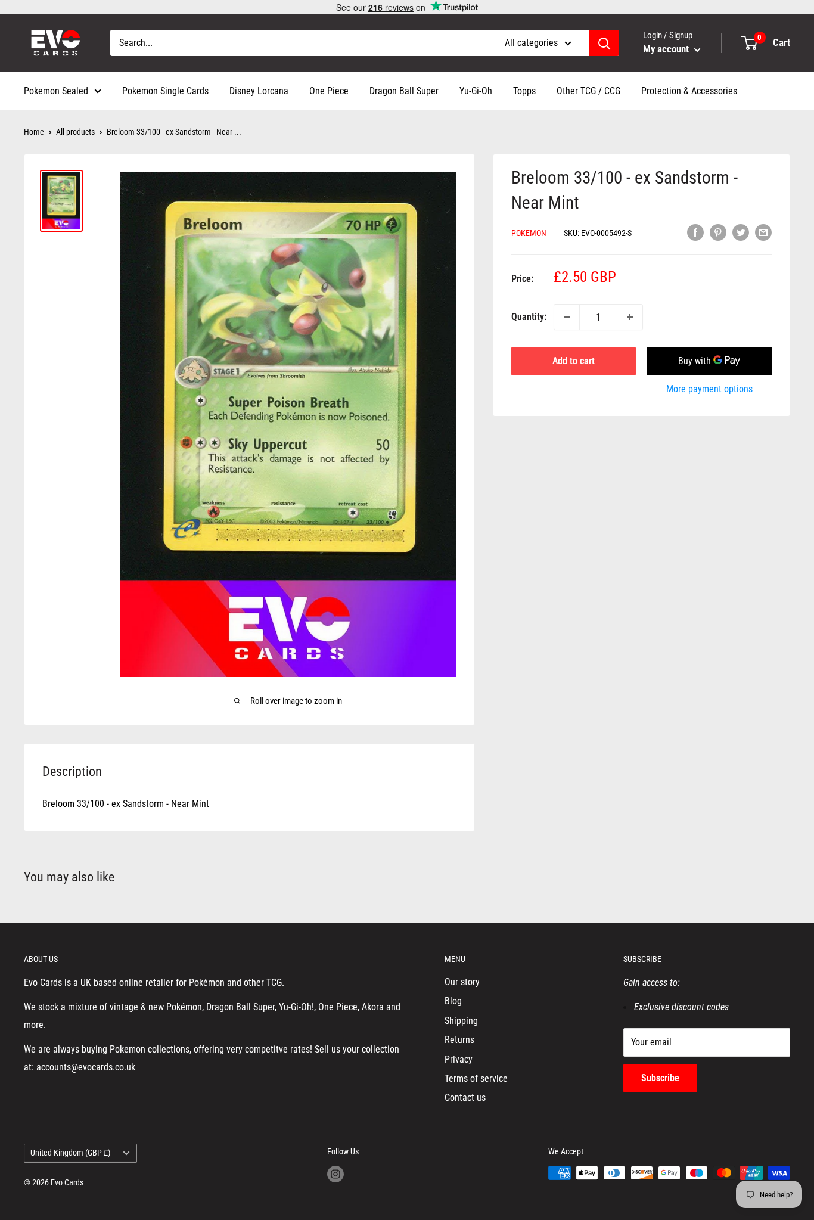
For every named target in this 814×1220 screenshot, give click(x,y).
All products (75, 131)
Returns (459, 1039)
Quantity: (528, 316)
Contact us (465, 1097)
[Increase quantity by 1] (629, 317)
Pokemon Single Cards (165, 91)
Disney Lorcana (258, 91)
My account (667, 49)
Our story (462, 982)
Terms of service (476, 1078)
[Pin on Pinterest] (718, 232)
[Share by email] (763, 232)
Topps (524, 91)
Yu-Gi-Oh (475, 91)
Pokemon (528, 233)
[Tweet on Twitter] (740, 232)
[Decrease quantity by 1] (566, 317)
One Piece (329, 91)
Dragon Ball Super (404, 91)
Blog (453, 1001)
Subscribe (660, 1078)
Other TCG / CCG (588, 91)
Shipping (461, 1020)
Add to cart (573, 361)
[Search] (604, 43)
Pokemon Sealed (56, 91)
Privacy (459, 1059)
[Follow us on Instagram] (335, 1174)
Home (34, 131)
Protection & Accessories (689, 91)
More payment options (709, 389)
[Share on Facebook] (695, 232)
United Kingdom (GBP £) (70, 1152)
